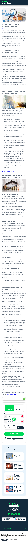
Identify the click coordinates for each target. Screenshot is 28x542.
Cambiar (14, 419)
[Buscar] (24, 398)
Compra (9, 408)
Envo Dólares (7, 413)
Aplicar (20, 427)
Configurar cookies (13, 539)
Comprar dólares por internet (9, 28)
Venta (18, 408)
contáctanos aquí (11, 394)
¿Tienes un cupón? (9, 425)
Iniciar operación (14, 433)
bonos (20, 334)
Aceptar (4, 539)
